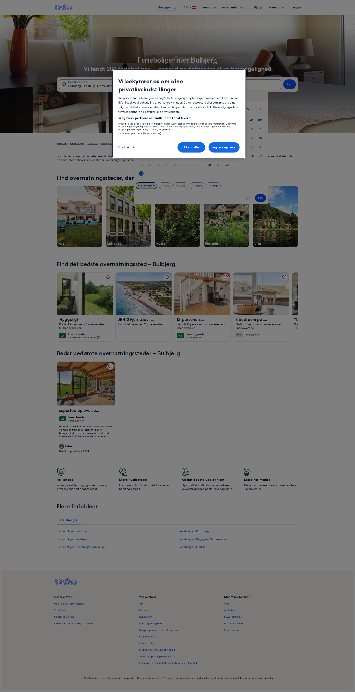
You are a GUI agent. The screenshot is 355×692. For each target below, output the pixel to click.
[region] (179, 114)
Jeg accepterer (224, 147)
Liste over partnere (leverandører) (139, 133)
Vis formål (126, 147)
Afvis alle (191, 147)
